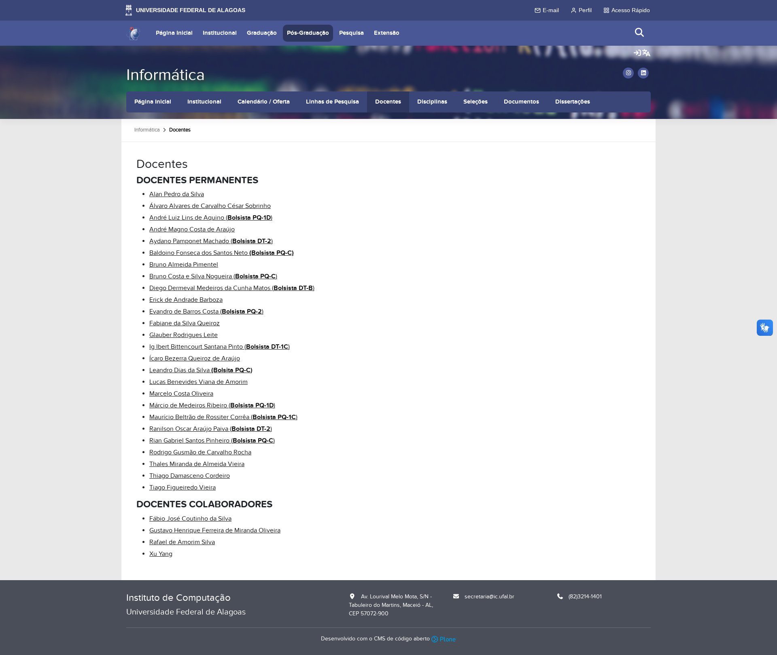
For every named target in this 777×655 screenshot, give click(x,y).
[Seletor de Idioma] (646, 53)
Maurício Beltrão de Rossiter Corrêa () (223, 417)
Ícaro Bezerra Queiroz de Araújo (194, 358)
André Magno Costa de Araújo (192, 229)
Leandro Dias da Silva (200, 370)
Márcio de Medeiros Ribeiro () (212, 405)
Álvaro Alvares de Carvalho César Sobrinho (210, 206)
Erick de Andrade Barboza (186, 300)
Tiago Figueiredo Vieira (182, 487)
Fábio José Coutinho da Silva (190, 519)
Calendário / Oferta (264, 102)
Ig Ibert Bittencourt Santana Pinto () (219, 347)
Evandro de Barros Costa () (206, 311)
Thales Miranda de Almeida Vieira (196, 464)
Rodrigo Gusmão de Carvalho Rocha (200, 452)
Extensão (386, 33)
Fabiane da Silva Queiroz (184, 323)
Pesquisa (351, 33)
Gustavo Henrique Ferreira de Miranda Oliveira (214, 530)
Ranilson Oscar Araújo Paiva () (210, 429)
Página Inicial (174, 33)
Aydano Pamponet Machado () (211, 241)
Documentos (521, 102)
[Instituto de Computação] (133, 33)
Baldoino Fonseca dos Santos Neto (221, 253)
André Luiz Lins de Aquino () (210, 218)
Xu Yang (160, 554)
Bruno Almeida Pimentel (183, 265)
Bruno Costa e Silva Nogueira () (213, 276)
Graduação (262, 33)
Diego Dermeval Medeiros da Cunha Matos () (231, 288)
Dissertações (572, 102)
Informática (165, 75)
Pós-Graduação (308, 33)
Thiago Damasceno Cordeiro (189, 476)
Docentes (388, 102)
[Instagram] (628, 73)
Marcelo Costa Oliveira (181, 394)
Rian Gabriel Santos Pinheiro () (212, 441)
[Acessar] (637, 53)
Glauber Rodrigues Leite (183, 335)
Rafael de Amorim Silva (182, 542)
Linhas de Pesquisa (332, 102)
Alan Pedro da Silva (176, 194)
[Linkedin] (643, 73)
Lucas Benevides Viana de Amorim (198, 382)
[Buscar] (640, 33)
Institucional (220, 33)
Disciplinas (432, 102)
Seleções (475, 102)
